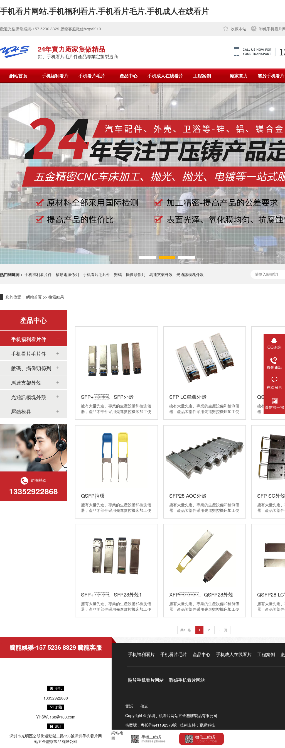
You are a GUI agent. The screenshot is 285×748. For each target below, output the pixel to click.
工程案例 (202, 75)
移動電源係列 (67, 274)
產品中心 (128, 75)
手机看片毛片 (91, 75)
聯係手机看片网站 (187, 680)
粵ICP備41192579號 (159, 725)
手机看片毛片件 (96, 274)
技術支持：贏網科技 (197, 725)
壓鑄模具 (21, 411)
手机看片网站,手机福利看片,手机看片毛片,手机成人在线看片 (104, 10)
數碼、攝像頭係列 (129, 274)
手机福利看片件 (38, 274)
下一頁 (222, 629)
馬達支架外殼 (161, 274)
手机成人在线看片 (165, 75)
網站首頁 (18, 75)
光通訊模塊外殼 (190, 274)
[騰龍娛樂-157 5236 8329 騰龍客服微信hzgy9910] (15, 51)
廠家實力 (239, 75)
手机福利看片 (55, 75)
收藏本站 (238, 28)
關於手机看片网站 (146, 680)
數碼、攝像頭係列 (31, 367)
